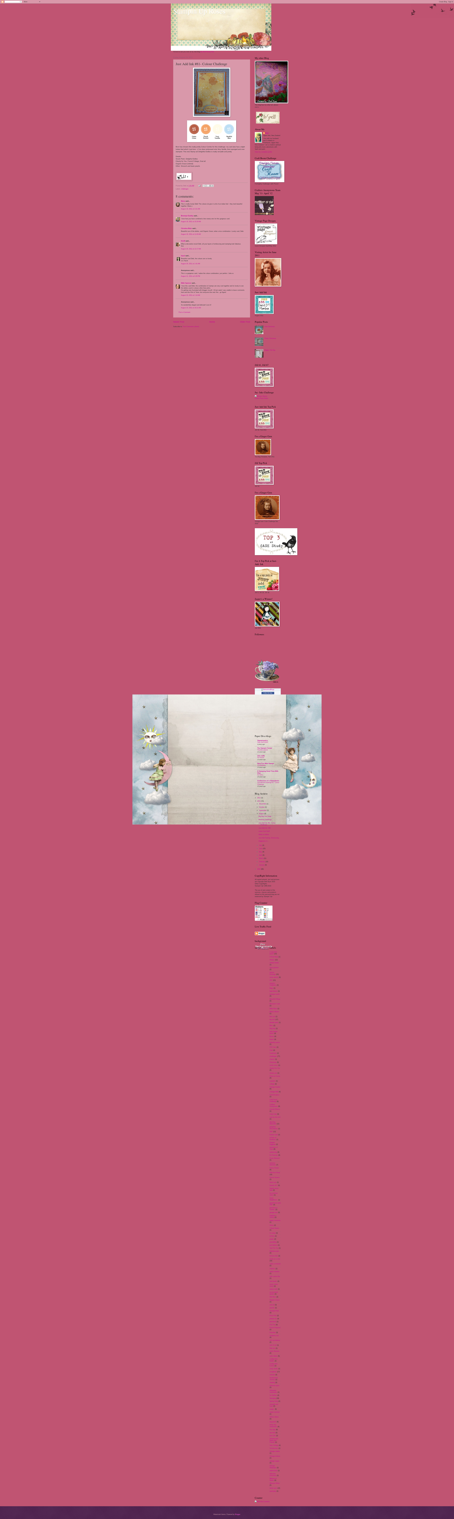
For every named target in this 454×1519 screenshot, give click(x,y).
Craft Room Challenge (273, 1100)
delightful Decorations (274, 1127)
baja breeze (273, 991)
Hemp (272, 1225)
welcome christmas (273, 1474)
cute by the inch (275, 1117)
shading (272, 1382)
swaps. (272, 1409)
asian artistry (274, 977)
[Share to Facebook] (210, 186)
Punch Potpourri (275, 1328)
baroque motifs (275, 994)
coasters (272, 1081)
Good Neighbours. (274, 1199)
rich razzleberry (275, 1340)
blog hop (272, 1028)
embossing (273, 1152)
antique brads (274, 963)
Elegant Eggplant (273, 1143)
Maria (183, 201)
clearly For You (275, 1068)
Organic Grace (274, 1300)
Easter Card (274, 1135)
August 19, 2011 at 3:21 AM (190, 209)
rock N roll (273, 1345)
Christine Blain (186, 228)
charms (272, 1059)
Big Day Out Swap (265, 816)
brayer (272, 1039)
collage (272, 1084)
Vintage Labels (275, 1451)
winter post (273, 1488)
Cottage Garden (275, 1087)
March (261, 858)
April (261, 855)
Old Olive (273, 1297)
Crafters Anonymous (274, 1105)
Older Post (245, 322)
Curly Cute (273, 1114)
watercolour (273, 1470)
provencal (273, 1321)
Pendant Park (274, 1311)
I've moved (260, 757)
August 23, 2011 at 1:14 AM (190, 295)
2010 (259, 869)
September (263, 810)
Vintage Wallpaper (273, 1466)
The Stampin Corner (264, 748)
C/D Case (273, 1047)
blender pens (274, 1022)
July (260, 845)
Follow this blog (267, 693)
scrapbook (273, 1372)
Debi (267, 133)
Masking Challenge (265, 820)
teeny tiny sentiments (273, 1425)
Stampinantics (262, 740)
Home (212, 322)
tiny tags (272, 1429)
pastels (272, 1308)
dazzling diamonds (273, 1123)
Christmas (273, 1062)
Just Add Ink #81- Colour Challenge (267, 824)
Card (271, 1050)
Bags (271, 988)
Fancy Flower (274, 1168)
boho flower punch (273, 1032)
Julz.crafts (261, 756)
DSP (271, 1131)
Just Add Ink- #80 (265, 828)
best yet (272, 1016)
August (261, 813)
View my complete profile (263, 152)
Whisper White (274, 1483)
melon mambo (274, 1271)
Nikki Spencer (186, 283)
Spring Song (274, 1401)
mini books (273, 1281)
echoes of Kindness (273, 1138)
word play (273, 1491)
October (262, 807)
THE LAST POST (262, 742)
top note (272, 1433)
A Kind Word (274, 957)
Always (272, 960)
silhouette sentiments (273, 1391)
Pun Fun (272, 1325)
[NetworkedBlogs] (267, 689)
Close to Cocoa (275, 1076)
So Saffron (273, 1395)
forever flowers (275, 1177)
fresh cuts (273, 1182)
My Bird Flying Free (207, 52)
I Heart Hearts (274, 1228)
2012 (259, 798)
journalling (273, 1242)
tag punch (273, 1422)
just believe (273, 1245)
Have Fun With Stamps (265, 763)
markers (272, 1268)
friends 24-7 (274, 1185)
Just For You (274, 1248)
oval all (272, 1305)
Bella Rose (273, 1008)
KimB (183, 241)
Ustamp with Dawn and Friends (274, 1440)
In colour (272, 1233)
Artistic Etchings (273, 973)
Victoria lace (274, 1448)
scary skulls (274, 1369)
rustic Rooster (274, 1351)
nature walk (273, 1289)
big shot (272, 1019)
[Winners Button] (261, 396)
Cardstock (273, 1053)
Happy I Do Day (269, 350)
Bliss (271, 1025)
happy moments (275, 1220)
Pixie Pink (273, 1315)
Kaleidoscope (274, 1251)
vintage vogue (274, 1461)
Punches (273, 1332)
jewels (272, 1239)
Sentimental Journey (274, 1378)
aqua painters (274, 967)
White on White (264, 834)
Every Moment (275, 1158)
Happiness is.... (264, 841)
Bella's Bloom (274, 1012)
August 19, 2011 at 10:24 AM (191, 221)
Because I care (275, 1004)
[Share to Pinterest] (212, 186)
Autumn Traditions (273, 984)
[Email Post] (199, 186)
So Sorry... (260, 775)
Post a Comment (184, 312)
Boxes (272, 1036)
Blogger (237, 1514)
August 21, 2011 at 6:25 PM (190, 276)
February (262, 861)
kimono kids (274, 1256)
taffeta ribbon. (274, 1417)
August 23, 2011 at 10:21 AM (191, 308)
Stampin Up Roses (199, 11)
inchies (272, 1236)
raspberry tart (274, 1335)
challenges (184, 189)
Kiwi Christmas (269, 326)
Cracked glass (274, 1095)
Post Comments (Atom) (191, 326)
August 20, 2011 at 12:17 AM (191, 249)
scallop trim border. (273, 1360)
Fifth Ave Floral (275, 1172)
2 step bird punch (273, 953)
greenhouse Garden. (273, 1208)
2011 (259, 801)
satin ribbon (273, 1356)
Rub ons (272, 1348)
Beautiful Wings (275, 999)
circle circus (274, 1065)
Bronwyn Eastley (187, 216)
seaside (272, 1375)
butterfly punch (275, 1042)
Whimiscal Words (273, 1479)
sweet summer (275, 1412)
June (261, 848)
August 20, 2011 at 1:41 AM (190, 264)
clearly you (273, 1073)
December (262, 804)
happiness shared (273, 1216)
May (260, 852)
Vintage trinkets (275, 1456)
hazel (183, 256)
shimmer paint (274, 1385)
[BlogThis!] (206, 186)
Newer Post (178, 322)
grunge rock (274, 1212)
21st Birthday (261, 765)
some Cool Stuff (264, 831)
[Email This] (203, 186)
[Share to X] (208, 186)
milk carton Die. (275, 1276)
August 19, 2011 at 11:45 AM (191, 234)
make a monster (275, 1264)
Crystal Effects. (275, 1109)
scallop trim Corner (273, 1364)
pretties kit (273, 1319)
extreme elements (273, 1164)
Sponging (273, 1398)
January (262, 865)
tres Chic (273, 1435)
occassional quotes (274, 1293)
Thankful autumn (262, 750)
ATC (271, 980)
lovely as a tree (275, 1259)
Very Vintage (274, 1445)
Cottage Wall (274, 1092)
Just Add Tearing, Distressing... (269, 838)
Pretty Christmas (270, 338)
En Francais (274, 1155)
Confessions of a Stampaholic (268, 781)
